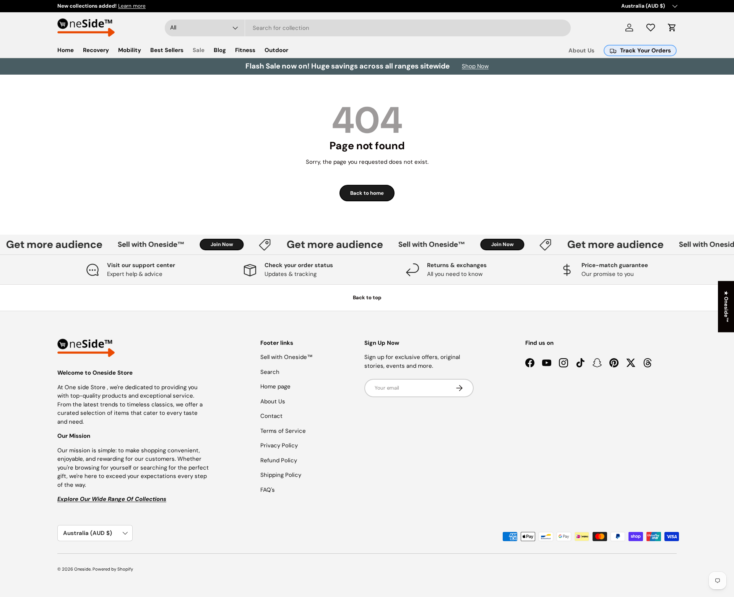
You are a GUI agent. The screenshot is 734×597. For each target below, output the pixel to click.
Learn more (132, 6)
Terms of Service (283, 431)
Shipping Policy (280, 475)
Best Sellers (167, 50)
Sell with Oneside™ (145, 244)
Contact (271, 416)
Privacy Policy (279, 445)
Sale (199, 50)
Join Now (216, 244)
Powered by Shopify (113, 569)
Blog (220, 50)
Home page (275, 386)
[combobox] (368, 28)
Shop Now (475, 66)
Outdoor (276, 50)
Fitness (245, 50)
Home (65, 50)
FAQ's (267, 490)
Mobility (129, 50)
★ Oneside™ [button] (726, 306)
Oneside (82, 569)
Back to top (367, 297)
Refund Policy (278, 460)
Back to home (367, 193)
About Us (581, 50)
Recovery (96, 50)
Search (269, 372)
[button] (672, 27)
